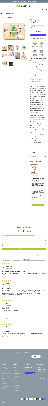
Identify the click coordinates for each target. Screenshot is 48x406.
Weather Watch (9, 17)
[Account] (42, 9)
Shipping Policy (6, 373)
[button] (33, 176)
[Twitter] (28, 369)
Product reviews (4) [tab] (13, 255)
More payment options (38, 38)
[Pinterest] (25, 369)
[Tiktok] (32, 367)
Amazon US (16, 370)
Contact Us (16, 390)
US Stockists (16, 368)
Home (3, 17)
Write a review (24, 249)
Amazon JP (16, 373)
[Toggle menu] (2, 9)
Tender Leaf (11, 400)
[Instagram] (30, 367)
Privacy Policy (5, 376)
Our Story (4, 368)
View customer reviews (38, 205)
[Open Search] (2, 13)
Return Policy (5, 379)
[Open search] (6, 259)
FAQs (3, 370)
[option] (14, 32)
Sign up (36, 356)
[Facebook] (25, 367)
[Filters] (16, 259)
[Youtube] (28, 367)
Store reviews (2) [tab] (35, 255)
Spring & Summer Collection (29, 1)
